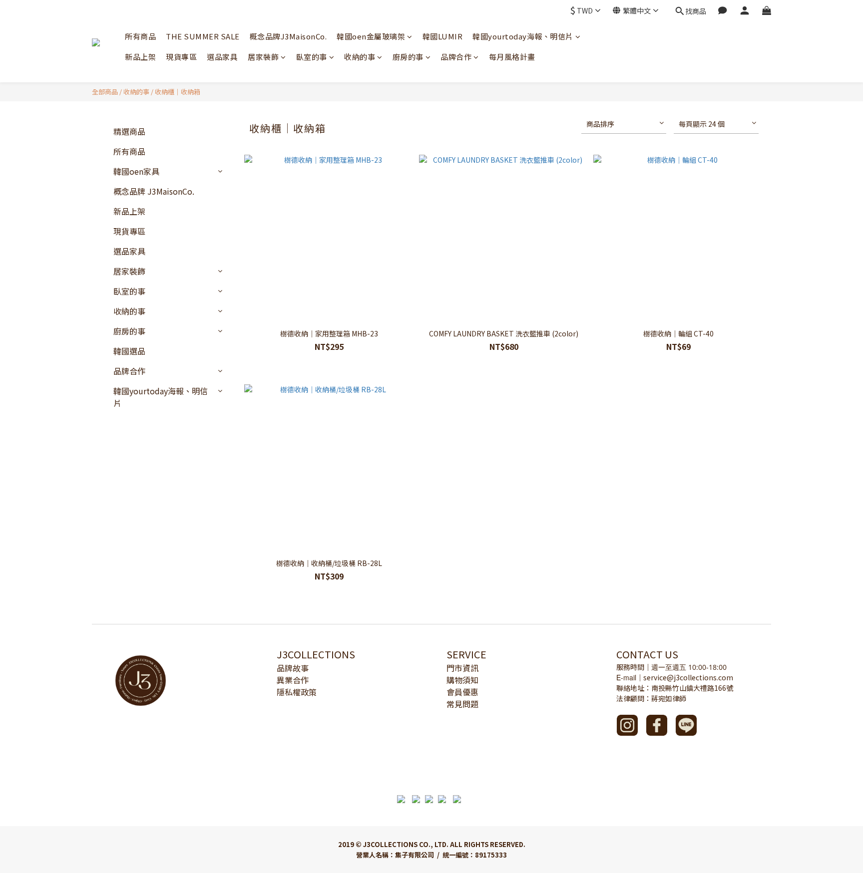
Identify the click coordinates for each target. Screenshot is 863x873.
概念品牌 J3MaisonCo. (153, 191)
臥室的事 (311, 56)
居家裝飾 (263, 56)
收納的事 (359, 56)
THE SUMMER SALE (203, 36)
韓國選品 (129, 351)
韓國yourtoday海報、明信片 (522, 36)
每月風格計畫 (512, 56)
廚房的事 (408, 56)
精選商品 (129, 131)
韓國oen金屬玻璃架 (371, 36)
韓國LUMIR (443, 36)
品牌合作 (455, 56)
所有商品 (140, 36)
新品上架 (140, 56)
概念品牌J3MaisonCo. (288, 36)
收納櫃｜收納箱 (177, 91)
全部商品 (105, 91)
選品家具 (222, 56)
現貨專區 (181, 56)
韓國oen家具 (136, 171)
